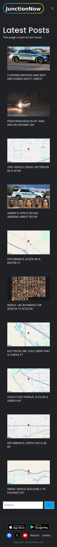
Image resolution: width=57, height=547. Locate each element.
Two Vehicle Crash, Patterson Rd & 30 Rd (28, 169)
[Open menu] (52, 8)
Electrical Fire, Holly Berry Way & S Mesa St (28, 353)
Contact (46, 535)
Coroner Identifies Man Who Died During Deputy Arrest (26, 77)
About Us (34, 535)
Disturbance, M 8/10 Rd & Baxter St (23, 261)
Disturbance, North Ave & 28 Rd (26, 444)
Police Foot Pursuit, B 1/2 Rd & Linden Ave (27, 399)
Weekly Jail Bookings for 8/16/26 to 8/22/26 (24, 307)
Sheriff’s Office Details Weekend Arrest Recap (22, 215)
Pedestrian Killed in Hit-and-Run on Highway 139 (26, 123)
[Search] (49, 505)
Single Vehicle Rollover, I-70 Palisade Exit (26, 490)
